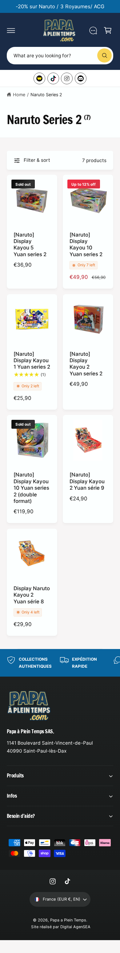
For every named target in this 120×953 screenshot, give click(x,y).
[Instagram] (67, 78)
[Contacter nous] (93, 30)
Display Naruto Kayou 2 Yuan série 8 (32, 595)
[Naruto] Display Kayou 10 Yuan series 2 (86, 244)
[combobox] (60, 55)
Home (19, 94)
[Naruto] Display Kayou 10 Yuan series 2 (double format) (31, 488)
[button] (10, 30)
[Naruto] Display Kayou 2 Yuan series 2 (86, 364)
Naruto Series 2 (46, 94)
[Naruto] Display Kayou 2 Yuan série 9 (87, 481)
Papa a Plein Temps (68, 920)
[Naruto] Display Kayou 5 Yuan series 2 (30, 244)
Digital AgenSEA (75, 927)
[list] (60, 663)
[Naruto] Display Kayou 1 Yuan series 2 (32, 360)
